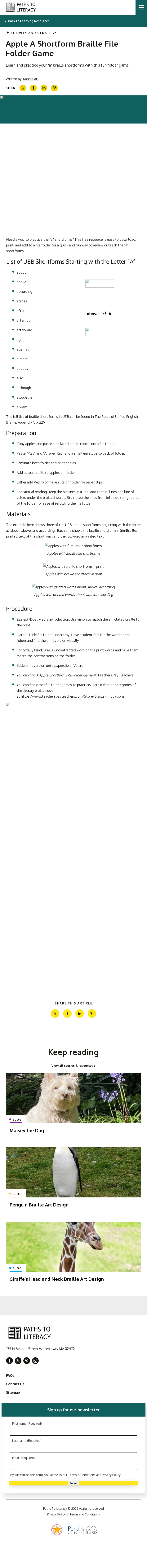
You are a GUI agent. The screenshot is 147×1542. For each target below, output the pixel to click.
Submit (73, 1483)
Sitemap (13, 1392)
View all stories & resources (72, 1066)
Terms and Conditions (84, 1514)
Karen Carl (30, 79)
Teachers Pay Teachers (115, 675)
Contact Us (15, 1384)
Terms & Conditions (82, 1475)
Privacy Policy (111, 1475)
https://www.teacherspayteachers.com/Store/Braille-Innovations (72, 696)
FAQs (10, 1375)
